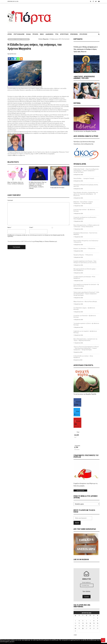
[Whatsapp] (18, 58)
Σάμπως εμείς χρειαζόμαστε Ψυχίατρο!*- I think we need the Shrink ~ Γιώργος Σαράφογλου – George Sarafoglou (86, 294)
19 (83, 626)
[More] (21, 58)
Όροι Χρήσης (83, 34)
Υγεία (56, 34)
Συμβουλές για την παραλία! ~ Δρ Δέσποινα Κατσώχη (85, 331)
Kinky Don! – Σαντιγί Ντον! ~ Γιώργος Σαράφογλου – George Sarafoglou (83, 202)
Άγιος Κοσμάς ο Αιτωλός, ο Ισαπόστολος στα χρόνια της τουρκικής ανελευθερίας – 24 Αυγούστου (86, 194)
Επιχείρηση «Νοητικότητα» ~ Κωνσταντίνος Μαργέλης (85, 233)
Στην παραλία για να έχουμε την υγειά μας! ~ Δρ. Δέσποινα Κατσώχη (86, 285)
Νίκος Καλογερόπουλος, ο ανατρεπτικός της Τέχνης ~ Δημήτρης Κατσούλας (85, 339)
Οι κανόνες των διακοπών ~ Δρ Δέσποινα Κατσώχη (85, 316)
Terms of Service (49, 241)
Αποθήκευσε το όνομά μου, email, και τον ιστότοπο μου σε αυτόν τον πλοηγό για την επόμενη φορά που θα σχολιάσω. (36, 235)
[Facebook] (9, 58)
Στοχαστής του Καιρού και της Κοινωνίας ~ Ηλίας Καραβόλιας (85, 218)
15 (94, 623)
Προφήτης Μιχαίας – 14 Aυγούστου (83, 255)
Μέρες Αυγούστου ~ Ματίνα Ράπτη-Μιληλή (85, 301)
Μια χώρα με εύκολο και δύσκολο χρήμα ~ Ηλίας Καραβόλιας (85, 269)
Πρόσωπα (35, 34)
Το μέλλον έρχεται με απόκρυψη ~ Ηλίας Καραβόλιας (84, 277)
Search (77, 523)
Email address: (86, 582)
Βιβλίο (42, 34)
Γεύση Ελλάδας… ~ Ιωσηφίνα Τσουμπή (84, 178)
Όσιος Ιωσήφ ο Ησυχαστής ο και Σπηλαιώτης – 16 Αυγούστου (86, 241)
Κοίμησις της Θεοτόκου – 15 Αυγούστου (84, 248)
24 (75, 628)
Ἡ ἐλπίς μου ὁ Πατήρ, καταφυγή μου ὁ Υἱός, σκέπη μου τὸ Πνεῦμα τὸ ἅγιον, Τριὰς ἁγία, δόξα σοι (86, 49)
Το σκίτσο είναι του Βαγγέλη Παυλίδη (85, 131)
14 (90, 623)
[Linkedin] (12, 58)
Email (31, 227)
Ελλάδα (28, 34)
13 (86, 623)
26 (83, 628)
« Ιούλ (75, 635)
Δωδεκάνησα (49, 34)
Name (9, 227)
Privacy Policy (38, 241)
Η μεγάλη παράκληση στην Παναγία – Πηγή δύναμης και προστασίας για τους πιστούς (85, 261)
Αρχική (10, 34)
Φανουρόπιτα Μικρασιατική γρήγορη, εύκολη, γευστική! (86, 185)
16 (97, 623)
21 (90, 626)
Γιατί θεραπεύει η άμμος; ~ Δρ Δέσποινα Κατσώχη (84, 308)
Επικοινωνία (74, 34)
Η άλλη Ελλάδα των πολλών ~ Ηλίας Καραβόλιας (83, 356)
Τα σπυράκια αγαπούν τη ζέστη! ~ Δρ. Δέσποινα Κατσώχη (86, 324)
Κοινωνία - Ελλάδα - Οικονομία (18, 39)
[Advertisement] (76, 16)
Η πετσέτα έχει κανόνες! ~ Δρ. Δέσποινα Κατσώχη (84, 210)
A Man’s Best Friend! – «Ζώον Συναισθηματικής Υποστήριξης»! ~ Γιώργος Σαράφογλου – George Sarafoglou (86, 170)
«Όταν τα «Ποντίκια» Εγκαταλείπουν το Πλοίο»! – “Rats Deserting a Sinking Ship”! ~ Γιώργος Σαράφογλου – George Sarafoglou (86, 348)
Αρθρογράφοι (64, 34)
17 (75, 626)
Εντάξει (2, 643)
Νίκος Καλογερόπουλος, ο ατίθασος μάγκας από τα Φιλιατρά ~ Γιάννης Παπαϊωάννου (86, 225)
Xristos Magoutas (44, 39)
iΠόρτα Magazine (19, 34)
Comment (10, 200)
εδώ (14, 155)
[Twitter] (15, 58)
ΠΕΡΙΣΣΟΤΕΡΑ (80, 490)
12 (83, 623)
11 (79, 623)
